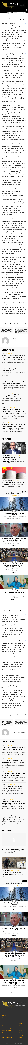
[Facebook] (9, 19)
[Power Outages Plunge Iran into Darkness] (14, 504)
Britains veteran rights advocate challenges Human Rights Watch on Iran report (21, 331)
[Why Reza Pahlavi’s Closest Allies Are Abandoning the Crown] (14, 530)
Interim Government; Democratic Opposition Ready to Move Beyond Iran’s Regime (14, 592)
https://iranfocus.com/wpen (19, 340)
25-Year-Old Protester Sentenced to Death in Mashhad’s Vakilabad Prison (13, 357)
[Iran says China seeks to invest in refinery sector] (14, 473)
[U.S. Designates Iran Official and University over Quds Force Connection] (14, 448)
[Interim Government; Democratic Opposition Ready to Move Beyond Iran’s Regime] (14, 582)
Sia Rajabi (14, 519)
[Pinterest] (16, 19)
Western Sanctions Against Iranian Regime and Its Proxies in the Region (13, 426)
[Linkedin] (20, 19)
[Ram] (6, 341)
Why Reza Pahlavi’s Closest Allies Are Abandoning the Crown (14, 539)
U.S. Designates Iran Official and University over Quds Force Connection (12, 459)
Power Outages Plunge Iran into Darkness (14, 514)
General (4, 393)
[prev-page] (11, 603)
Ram (14, 338)
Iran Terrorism (6, 455)
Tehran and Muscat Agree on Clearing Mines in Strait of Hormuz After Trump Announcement (13, 411)
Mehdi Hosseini (14, 599)
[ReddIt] (23, 19)
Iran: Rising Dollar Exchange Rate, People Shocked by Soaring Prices (13, 383)
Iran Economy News (7, 480)
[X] (12, 19)
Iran (3, 353)
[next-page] (15, 603)
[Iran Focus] (13, 5)
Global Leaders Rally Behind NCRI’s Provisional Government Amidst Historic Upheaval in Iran (14, 565)
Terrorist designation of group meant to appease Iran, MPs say (6, 330)
